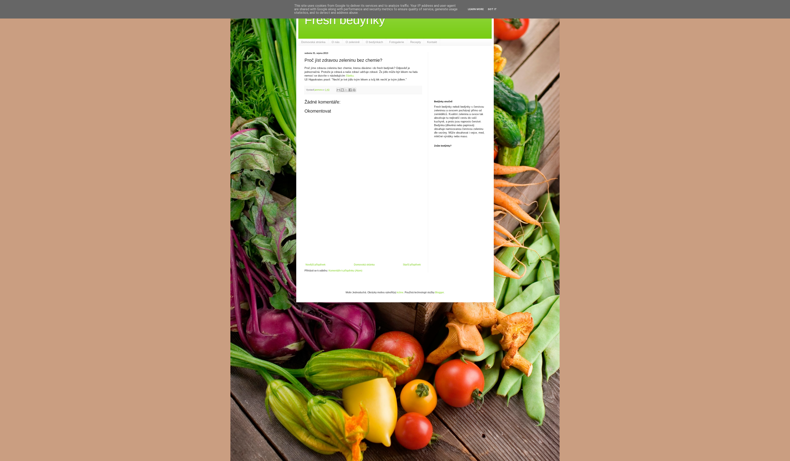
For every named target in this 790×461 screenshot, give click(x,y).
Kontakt (432, 42)
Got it (492, 9)
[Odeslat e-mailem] (338, 90)
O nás (335, 42)
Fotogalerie (396, 42)
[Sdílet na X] (346, 90)
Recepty (415, 42)
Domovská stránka (313, 42)
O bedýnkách (374, 42)
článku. (350, 75)
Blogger (439, 292)
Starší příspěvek (412, 264)
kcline (400, 292)
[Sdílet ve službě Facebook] (350, 90)
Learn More (476, 9)
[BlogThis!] (342, 90)
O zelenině (353, 42)
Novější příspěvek (315, 264)
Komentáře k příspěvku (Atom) (345, 270)
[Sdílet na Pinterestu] (354, 90)
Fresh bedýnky (344, 20)
